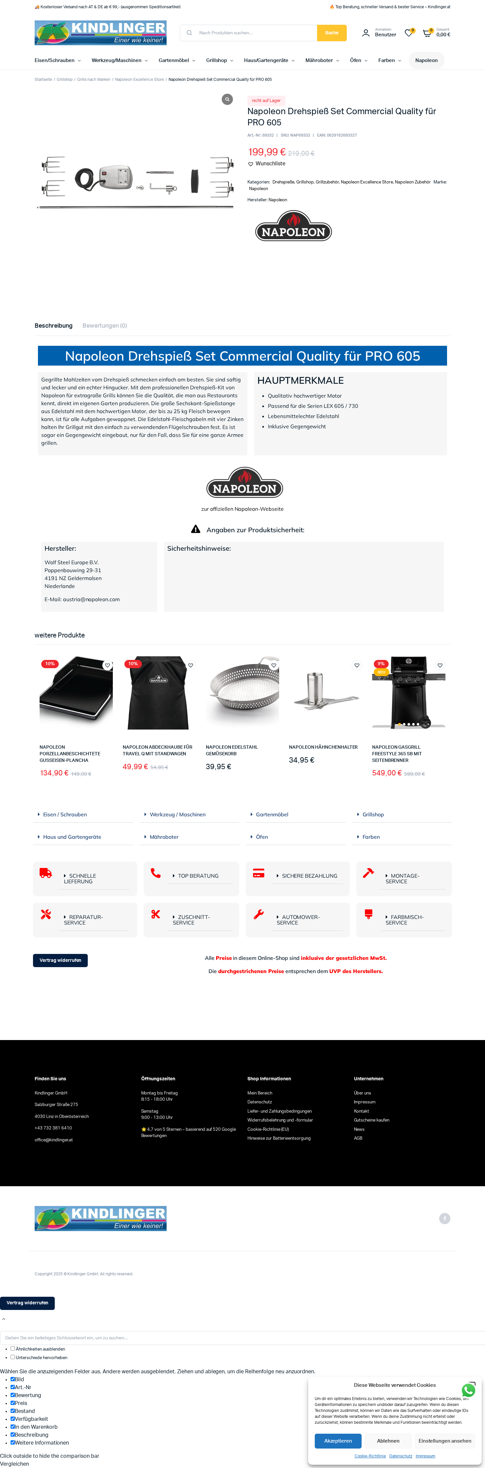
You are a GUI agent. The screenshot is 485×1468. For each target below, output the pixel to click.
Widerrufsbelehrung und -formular (280, 1120)
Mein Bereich (259, 1093)
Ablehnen (388, 1441)
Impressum (426, 1456)
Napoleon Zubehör (413, 182)
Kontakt (362, 1111)
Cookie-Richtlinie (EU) (268, 1129)
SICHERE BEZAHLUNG (310, 875)
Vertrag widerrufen (60, 960)
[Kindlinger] (101, 32)
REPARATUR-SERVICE (83, 920)
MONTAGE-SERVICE (403, 878)
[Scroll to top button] (3, 1319)
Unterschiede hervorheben (41, 1358)
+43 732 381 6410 (53, 1128)
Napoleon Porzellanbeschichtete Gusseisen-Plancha (70, 754)
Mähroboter (319, 60)
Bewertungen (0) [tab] (104, 326)
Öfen (356, 60)
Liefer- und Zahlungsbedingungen (279, 1111)
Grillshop (216, 60)
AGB (358, 1138)
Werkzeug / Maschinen (178, 814)
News (359, 1129)
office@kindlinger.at (54, 1140)
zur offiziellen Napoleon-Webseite (242, 509)
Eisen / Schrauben (65, 814)
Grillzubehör (327, 182)
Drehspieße (284, 182)
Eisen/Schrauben (55, 60)
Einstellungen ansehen (445, 1441)
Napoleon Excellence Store (139, 80)
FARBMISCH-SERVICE (405, 920)
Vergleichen (111, 677)
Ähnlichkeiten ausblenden (40, 1349)
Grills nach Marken (93, 80)
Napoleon (426, 60)
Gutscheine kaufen (372, 1120)
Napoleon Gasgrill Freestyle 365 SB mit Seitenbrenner (397, 754)
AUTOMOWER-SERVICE (298, 920)
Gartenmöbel (174, 60)
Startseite (43, 80)
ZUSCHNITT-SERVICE (191, 920)
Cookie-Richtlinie (370, 1456)
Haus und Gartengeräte (72, 836)
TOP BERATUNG (198, 875)
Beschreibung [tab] (54, 326)
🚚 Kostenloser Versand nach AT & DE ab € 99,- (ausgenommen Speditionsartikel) (107, 7)
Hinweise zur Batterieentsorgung (279, 1138)
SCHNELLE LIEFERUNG (80, 878)
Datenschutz (400, 1456)
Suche (332, 33)
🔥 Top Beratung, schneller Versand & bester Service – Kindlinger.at (390, 7)
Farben (386, 60)
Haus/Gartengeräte (266, 60)
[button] (266, 164)
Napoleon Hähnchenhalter (323, 747)
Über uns (363, 1093)
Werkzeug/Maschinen (117, 60)
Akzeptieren (338, 1441)
